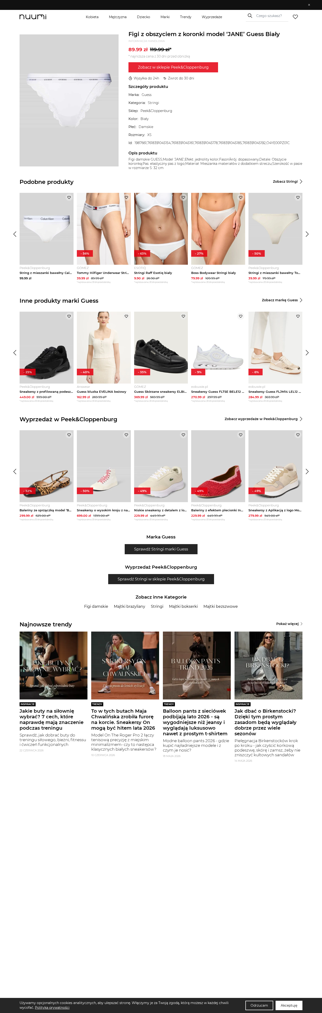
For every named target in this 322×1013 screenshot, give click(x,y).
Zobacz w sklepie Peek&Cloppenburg (173, 67)
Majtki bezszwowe (220, 606)
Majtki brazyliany (129, 606)
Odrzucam (259, 1005)
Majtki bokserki (183, 606)
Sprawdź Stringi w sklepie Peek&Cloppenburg (161, 579)
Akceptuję (289, 1005)
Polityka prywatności (52, 1007)
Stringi (157, 606)
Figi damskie (96, 606)
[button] (157, 5)
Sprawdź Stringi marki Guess (161, 549)
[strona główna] (41, 17)
